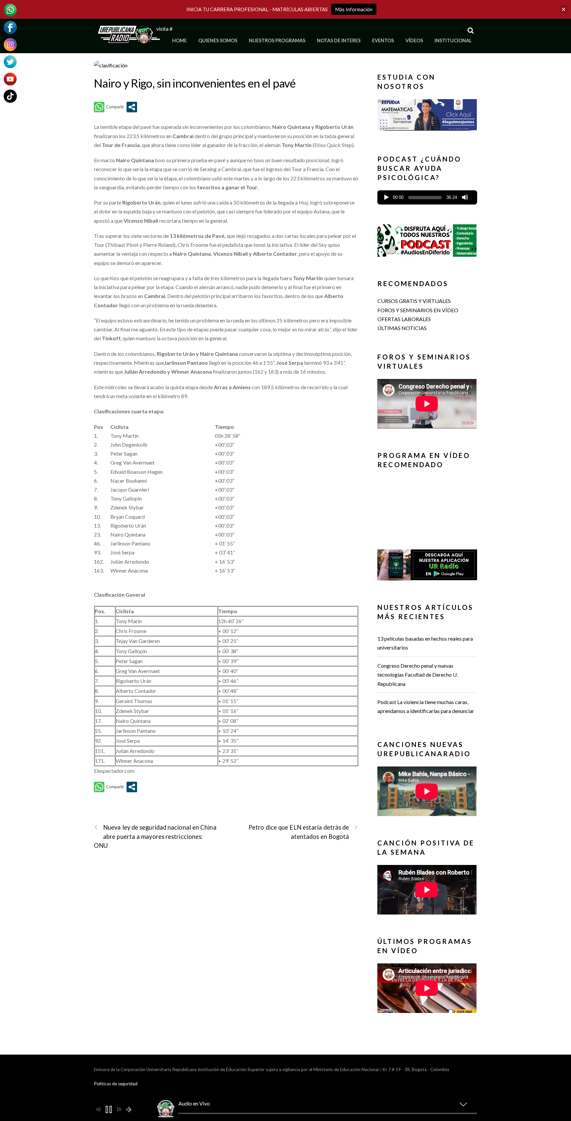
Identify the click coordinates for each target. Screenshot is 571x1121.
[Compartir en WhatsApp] (109, 107)
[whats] (10, 9)
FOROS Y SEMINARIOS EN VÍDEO (417, 310)
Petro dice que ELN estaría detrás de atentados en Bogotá (298, 832)
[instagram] (10, 44)
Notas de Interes (339, 40)
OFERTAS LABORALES (404, 319)
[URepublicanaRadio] (127, 39)
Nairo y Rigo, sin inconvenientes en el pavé (195, 83)
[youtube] (10, 78)
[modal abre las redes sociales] (132, 107)
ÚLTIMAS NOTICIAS (402, 328)
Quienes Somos (217, 40)
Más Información (353, 9)
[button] (427, 112)
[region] (427, 116)
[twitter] (10, 61)
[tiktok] (10, 95)
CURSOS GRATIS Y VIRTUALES (414, 301)
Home (179, 40)
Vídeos (414, 40)
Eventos (383, 40)
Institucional (453, 40)
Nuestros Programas (277, 40)
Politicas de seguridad (115, 1083)
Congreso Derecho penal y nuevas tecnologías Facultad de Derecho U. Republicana (417, 674)
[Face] (10, 26)
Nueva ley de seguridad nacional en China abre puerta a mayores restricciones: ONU (155, 836)
